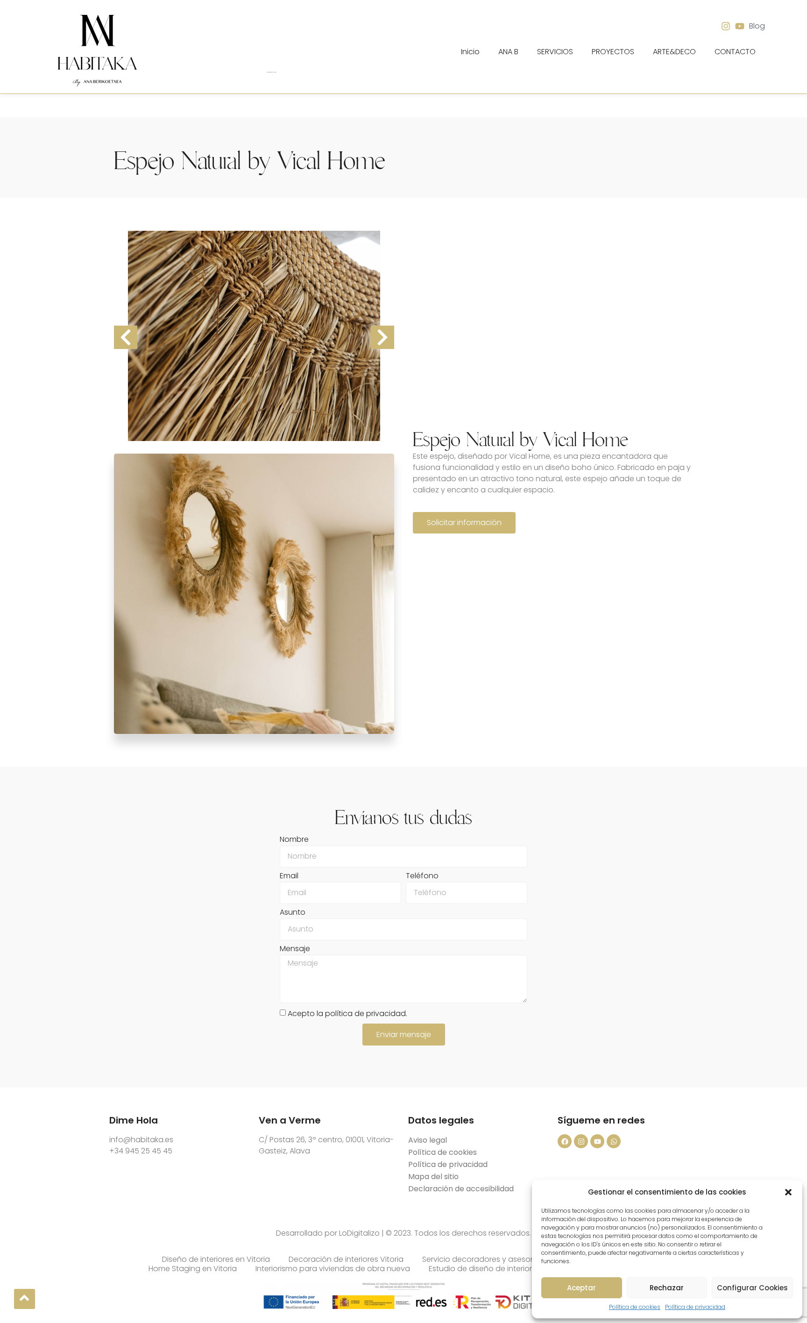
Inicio (470, 51)
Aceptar (581, 1288)
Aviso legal (427, 1140)
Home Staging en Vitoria (193, 1268)
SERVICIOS (555, 51)
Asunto (292, 913)
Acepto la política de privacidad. (347, 1013)
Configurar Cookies (752, 1288)
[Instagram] (581, 1141)
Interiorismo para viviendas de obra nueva (332, 1268)
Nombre (294, 840)
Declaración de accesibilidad (461, 1188)
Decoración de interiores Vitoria (346, 1259)
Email (289, 876)
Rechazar (667, 1288)
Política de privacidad (695, 1307)
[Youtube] (597, 1141)
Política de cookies (634, 1307)
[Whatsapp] (614, 1141)
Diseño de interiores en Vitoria (216, 1259)
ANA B (508, 51)
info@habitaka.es (141, 1139)
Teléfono (422, 876)
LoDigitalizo (359, 1233)
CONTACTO (735, 51)
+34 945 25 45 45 (140, 1150)
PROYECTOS (613, 51)
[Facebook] (565, 1141)
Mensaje (295, 949)
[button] (788, 1192)
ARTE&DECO (674, 51)
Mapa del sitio (433, 1176)
